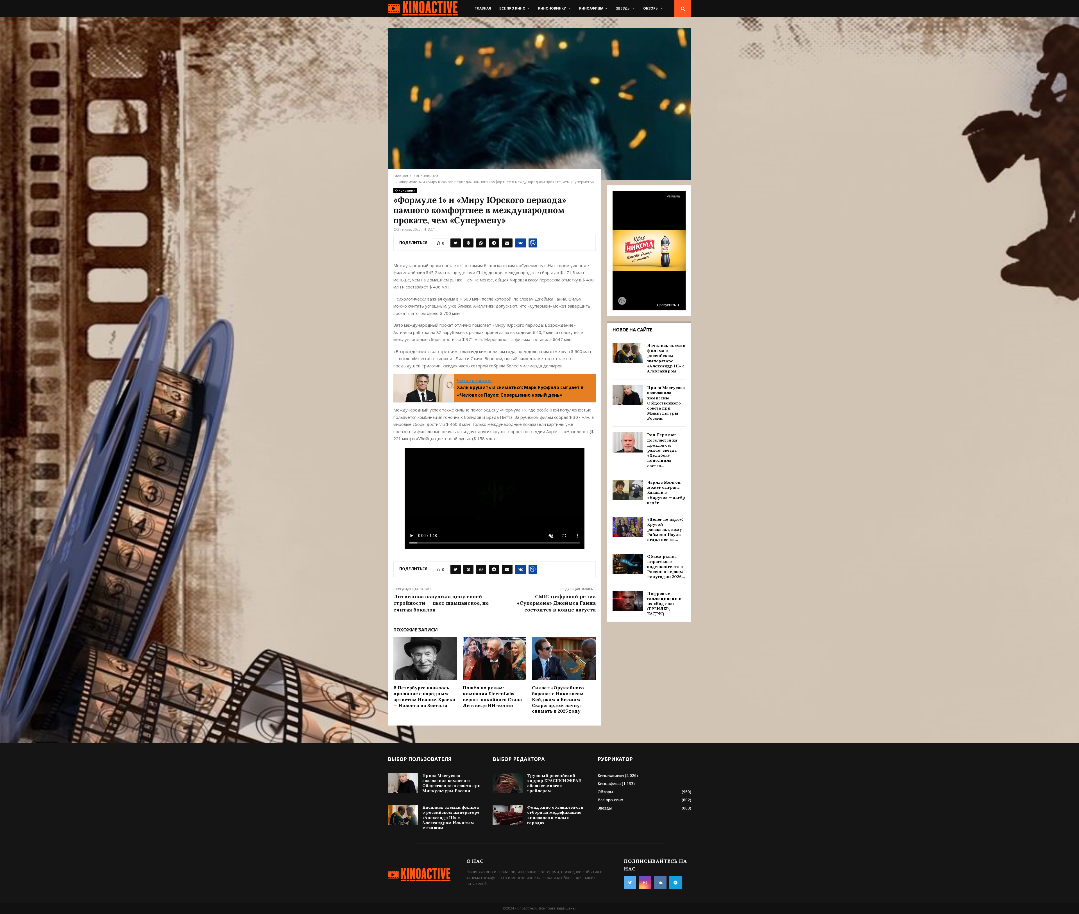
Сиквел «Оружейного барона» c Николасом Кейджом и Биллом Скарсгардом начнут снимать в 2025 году (558, 699)
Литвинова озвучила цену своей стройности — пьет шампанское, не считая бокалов (441, 603)
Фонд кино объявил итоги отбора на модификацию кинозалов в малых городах (555, 815)
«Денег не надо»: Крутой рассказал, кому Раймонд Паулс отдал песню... (665, 529)
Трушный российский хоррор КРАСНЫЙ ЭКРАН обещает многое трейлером (554, 783)
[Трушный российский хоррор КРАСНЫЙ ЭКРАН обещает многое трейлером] (508, 783)
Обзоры (651, 8)
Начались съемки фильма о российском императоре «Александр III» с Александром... (666, 358)
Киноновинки (552, 8)
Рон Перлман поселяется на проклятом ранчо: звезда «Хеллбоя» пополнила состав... (662, 450)
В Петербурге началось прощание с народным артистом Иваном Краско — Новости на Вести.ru (424, 696)
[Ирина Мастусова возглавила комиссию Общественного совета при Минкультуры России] (628, 395)
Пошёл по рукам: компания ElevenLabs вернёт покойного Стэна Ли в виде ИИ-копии (492, 696)
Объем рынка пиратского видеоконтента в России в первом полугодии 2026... (666, 566)
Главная (483, 8)
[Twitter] (630, 882)
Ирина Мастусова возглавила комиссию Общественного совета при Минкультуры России (666, 403)
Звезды (623, 8)
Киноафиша (591, 8)
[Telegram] (675, 882)
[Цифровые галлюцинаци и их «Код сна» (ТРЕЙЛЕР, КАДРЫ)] (628, 601)
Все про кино (512, 8)
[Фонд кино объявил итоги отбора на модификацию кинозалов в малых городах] (508, 815)
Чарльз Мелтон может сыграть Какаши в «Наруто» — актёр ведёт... (666, 492)
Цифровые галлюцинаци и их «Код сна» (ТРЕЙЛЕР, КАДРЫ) (664, 604)
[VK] (660, 882)
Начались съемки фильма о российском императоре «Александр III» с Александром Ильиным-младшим (450, 817)
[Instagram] (645, 882)
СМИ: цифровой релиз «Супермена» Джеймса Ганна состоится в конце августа (556, 603)
